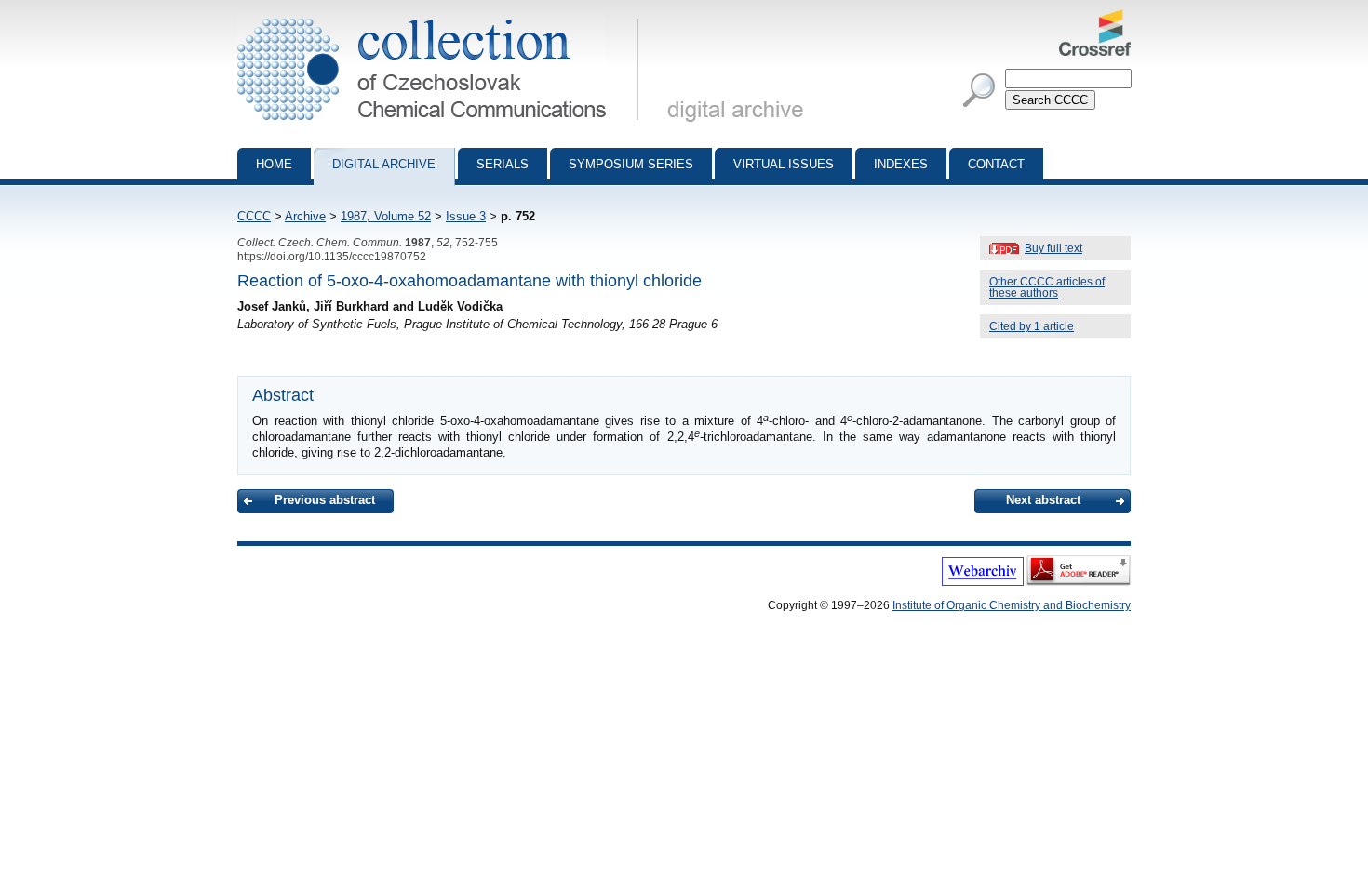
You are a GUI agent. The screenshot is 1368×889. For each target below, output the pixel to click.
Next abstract (1043, 500)
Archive (305, 216)
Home (274, 164)
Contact (996, 164)
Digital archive (384, 164)
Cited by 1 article (1031, 326)
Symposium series (631, 164)
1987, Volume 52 (386, 216)
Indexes (901, 164)
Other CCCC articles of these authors (1047, 287)
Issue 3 (466, 216)
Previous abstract (325, 500)
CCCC (254, 216)
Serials (502, 164)
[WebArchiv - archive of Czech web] (983, 582)
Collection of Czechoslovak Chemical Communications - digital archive (443, 16)
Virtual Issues (783, 164)
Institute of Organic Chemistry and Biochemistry (1011, 605)
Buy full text (1053, 248)
